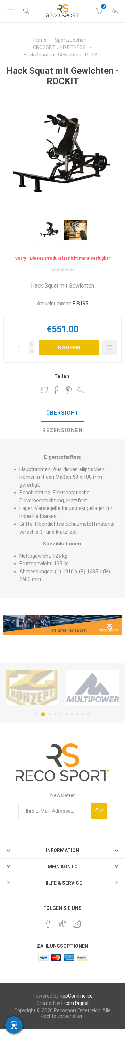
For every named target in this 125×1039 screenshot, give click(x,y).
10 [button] (89, 714)
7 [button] (72, 714)
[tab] (62, 413)
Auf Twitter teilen (44, 390)
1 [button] (36, 714)
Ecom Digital (75, 1003)
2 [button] (43, 714)
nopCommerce (76, 996)
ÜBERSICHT (62, 413)
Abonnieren (99, 811)
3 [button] (50, 714)
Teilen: (62, 376)
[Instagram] (76, 923)
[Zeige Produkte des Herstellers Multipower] (92, 687)
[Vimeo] (62, 921)
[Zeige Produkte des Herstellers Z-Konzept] (32, 687)
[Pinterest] (48, 923)
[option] (49, 230)
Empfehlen (80, 390)
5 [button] (61, 714)
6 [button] (66, 714)
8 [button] (77, 714)
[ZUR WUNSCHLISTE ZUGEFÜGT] (109, 347)
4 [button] (55, 714)
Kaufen (69, 348)
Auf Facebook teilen (56, 390)
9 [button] (83, 714)
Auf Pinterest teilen (68, 390)
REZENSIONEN (62, 430)
